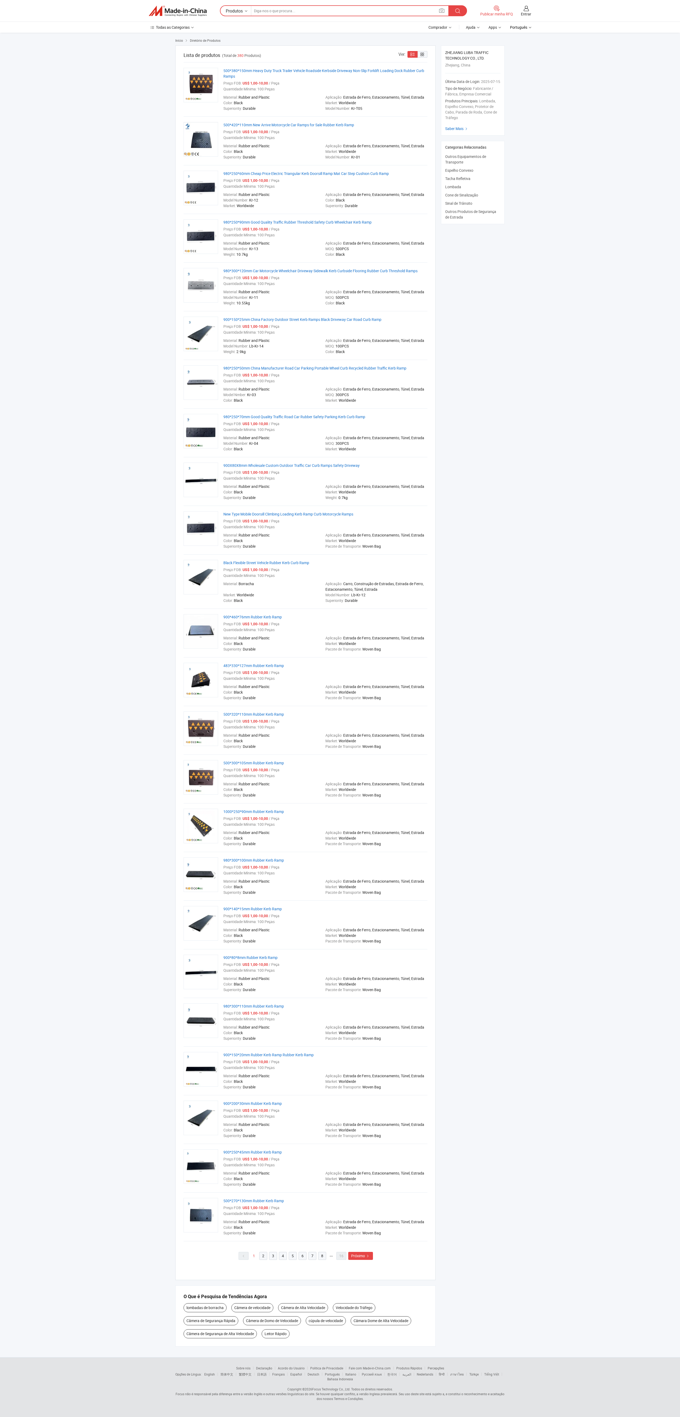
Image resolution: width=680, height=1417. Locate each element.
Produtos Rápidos (409, 1368)
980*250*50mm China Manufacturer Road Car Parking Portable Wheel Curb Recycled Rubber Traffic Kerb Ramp (314, 368)
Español (296, 1374)
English (209, 1374)
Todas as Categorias (173, 27)
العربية (406, 1374)
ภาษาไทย (457, 1374)
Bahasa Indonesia (340, 1379)
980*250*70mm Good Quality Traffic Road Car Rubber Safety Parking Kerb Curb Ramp (294, 416)
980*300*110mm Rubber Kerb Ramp (253, 1006)
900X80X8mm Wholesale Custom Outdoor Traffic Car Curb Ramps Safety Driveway (291, 465)
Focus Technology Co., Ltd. (331, 1389)
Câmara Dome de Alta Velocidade (381, 1320)
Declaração (264, 1368)
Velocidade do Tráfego (354, 1307)
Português (332, 1374)
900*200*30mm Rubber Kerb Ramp (252, 1103)
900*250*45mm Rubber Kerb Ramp (252, 1152)
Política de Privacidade (326, 1368)
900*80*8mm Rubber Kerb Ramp (250, 957)
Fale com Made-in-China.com (370, 1368)
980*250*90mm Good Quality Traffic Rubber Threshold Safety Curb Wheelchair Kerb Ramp (297, 222)
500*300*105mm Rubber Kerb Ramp (253, 762)
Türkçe (474, 1374)
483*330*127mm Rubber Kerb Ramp (253, 665)
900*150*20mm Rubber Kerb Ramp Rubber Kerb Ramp (268, 1054)
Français (278, 1374)
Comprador (437, 27)
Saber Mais (457, 128)
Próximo (360, 1255)
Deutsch (313, 1374)
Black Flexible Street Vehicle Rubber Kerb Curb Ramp (266, 562)
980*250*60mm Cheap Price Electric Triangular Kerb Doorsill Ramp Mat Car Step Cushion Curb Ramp (306, 173)
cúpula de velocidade (326, 1320)
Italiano (350, 1374)
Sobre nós (243, 1368)
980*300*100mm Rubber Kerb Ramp (253, 860)
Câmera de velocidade (252, 1307)
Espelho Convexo (459, 170)
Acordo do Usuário (291, 1368)
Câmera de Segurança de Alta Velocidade (220, 1333)
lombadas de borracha (205, 1307)
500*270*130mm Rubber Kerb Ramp (253, 1200)
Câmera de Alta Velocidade (303, 1307)
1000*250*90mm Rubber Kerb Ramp (253, 811)
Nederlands (425, 1374)
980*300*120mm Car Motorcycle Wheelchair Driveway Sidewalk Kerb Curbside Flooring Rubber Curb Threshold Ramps (320, 270)
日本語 (262, 1374)
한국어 (392, 1374)
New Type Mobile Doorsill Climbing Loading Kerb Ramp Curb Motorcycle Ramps (288, 514)
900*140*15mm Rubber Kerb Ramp (252, 908)
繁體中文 (245, 1374)
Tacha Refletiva (457, 178)
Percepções (436, 1368)
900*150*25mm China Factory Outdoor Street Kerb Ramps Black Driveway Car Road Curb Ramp (302, 319)
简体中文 (226, 1374)
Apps (492, 27)
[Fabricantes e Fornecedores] (178, 10)
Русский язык (372, 1374)
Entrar (526, 13)
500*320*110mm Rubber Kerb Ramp (253, 714)
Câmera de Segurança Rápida (210, 1320)
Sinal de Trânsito (458, 203)
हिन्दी (442, 1374)
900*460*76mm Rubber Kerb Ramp (252, 616)
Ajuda (470, 27)
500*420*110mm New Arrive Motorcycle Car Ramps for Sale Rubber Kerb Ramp (288, 124)
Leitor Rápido (276, 1333)
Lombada (453, 186)
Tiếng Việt (491, 1374)
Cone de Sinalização (461, 195)
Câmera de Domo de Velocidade (272, 1320)
